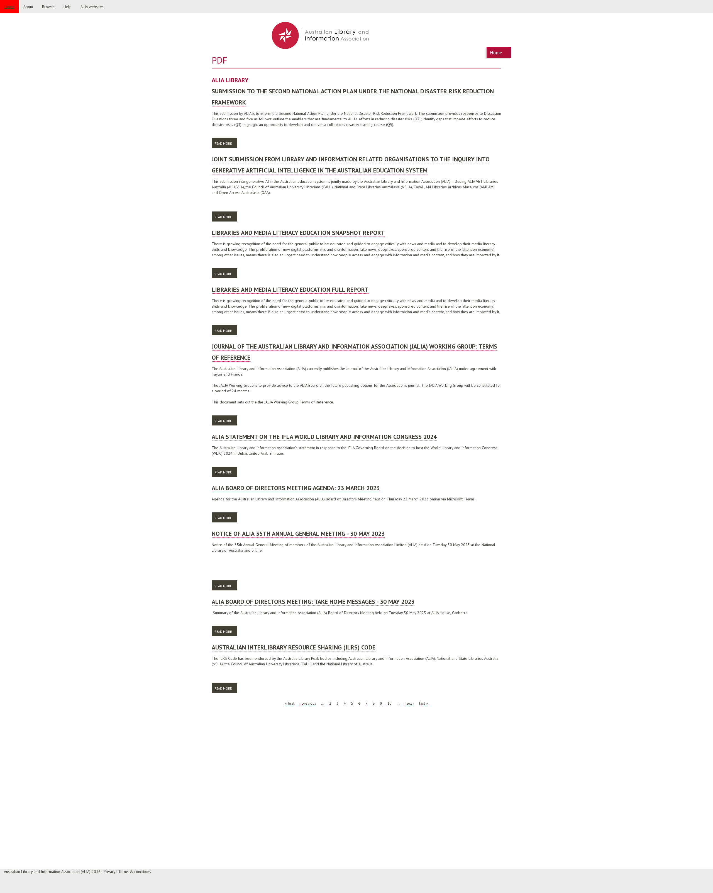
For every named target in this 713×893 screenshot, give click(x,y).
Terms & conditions (134, 871)
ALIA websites (92, 6)
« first (289, 703)
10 (389, 703)
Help (68, 6)
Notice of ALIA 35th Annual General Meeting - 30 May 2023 (298, 533)
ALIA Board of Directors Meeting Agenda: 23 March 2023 (296, 488)
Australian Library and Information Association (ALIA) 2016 (52, 871)
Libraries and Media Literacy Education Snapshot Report (298, 233)
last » (423, 703)
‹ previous (307, 703)
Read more (225, 143)
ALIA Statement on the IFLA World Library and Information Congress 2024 (324, 437)
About (28, 6)
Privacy (109, 871)
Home (9, 6)
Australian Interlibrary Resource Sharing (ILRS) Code (293, 647)
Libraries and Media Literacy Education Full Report (290, 289)
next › (409, 703)
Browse (48, 6)
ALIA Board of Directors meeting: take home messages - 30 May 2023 (313, 601)
